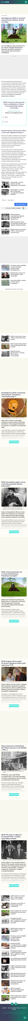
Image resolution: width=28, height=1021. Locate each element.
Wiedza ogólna (11, 200)
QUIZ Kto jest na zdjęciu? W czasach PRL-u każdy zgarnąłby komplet (11, 837)
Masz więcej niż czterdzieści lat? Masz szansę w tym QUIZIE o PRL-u (13, 748)
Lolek (6, 121)
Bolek (6, 117)
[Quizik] (1, 15)
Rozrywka (4, 200)
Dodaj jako (13, 208)
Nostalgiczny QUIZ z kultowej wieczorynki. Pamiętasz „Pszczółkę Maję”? (13, 395)
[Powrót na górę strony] (25, 1017)
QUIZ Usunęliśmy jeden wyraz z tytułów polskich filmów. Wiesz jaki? (13, 484)
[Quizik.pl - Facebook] (12, 1004)
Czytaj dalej (14, 442)
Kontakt (4, 1008)
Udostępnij (21, 204)
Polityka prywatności (14, 1008)
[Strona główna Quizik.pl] (7, 2)
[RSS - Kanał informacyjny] (15, 1004)
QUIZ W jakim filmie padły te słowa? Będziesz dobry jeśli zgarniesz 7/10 (13, 663)
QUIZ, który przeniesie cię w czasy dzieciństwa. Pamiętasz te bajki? (11, 574)
